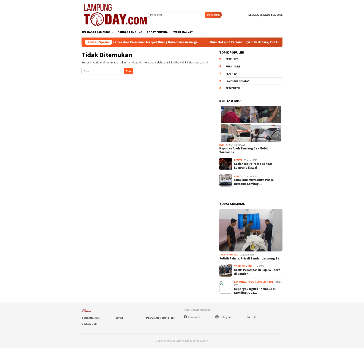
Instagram (226, 317)
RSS (254, 317)
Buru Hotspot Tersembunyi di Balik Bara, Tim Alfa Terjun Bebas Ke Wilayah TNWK (255, 42)
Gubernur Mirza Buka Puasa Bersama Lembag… (254, 182)
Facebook (194, 317)
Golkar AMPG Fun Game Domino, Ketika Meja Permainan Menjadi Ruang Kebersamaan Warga (119, 42)
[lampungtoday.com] (115, 14)
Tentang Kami (91, 318)
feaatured (233, 88)
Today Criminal (228, 254)
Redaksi (119, 318)
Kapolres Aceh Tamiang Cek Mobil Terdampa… (243, 150)
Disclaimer (89, 324)
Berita (223, 144)
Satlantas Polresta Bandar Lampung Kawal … (253, 165)
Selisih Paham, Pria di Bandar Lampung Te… (250, 258)
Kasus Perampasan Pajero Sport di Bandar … (257, 272)
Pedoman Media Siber (160, 318)
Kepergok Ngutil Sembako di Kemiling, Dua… (255, 291)
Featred (231, 73)
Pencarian (213, 15)
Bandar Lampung (244, 281)
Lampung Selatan (238, 81)
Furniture (233, 66)
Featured (232, 59)
